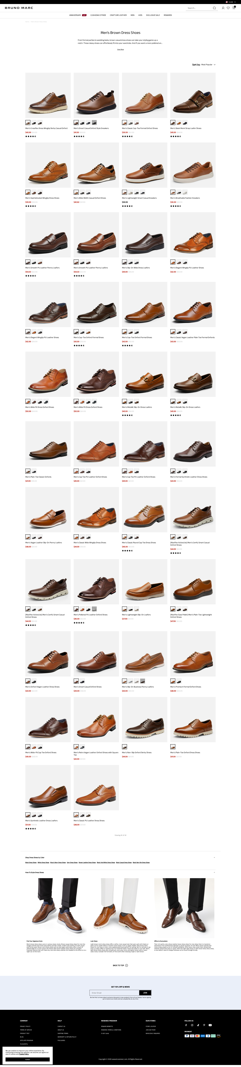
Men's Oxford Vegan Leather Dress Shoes (42, 687)
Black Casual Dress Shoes (124, 862)
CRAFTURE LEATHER (118, 15)
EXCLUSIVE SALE (153, 15)
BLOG (21, 1037)
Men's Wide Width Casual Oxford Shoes (90, 198)
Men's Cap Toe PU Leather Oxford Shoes (90, 477)
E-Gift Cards (105, 1033)
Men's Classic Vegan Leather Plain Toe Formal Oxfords (192, 337)
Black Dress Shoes (31, 862)
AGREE (27, 1059)
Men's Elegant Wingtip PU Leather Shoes (187, 268)
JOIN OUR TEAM (150, 1030)
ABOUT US (61, 1030)
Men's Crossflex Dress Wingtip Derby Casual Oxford (46, 128)
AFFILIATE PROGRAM (26, 1040)
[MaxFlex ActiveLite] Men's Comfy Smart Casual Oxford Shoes (189, 543)
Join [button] (145, 993)
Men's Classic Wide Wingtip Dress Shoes (90, 542)
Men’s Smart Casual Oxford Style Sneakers (91, 128)
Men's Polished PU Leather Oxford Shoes (90, 615)
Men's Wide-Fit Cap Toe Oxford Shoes (40, 752)
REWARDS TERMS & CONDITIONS (111, 1030)
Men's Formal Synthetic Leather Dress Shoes (188, 477)
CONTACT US (61, 1026)
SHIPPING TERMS (63, 1033)
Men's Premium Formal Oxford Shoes (185, 687)
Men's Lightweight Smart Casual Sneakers (139, 198)
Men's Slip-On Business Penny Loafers (138, 687)
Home (27, 21)
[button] (231, 2)
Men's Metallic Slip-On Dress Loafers (137, 407)
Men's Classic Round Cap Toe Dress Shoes (139, 542)
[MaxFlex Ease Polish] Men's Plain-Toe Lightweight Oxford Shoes (191, 616)
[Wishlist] (228, 8)
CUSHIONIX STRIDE (98, 15)
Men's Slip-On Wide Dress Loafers (136, 268)
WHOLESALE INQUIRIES (153, 1033)
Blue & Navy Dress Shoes (58, 862)
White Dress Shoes (43, 862)
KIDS (140, 15)
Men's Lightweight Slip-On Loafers (136, 615)
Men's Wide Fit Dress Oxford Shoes (39, 407)
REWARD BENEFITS (107, 1026)
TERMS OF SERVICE (26, 1030)
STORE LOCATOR (151, 1026)
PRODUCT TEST (24, 1033)
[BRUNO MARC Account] (223, 8)
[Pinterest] (204, 1025)
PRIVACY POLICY (25, 1026)
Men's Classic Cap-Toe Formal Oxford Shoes (140, 128)
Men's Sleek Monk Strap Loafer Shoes (185, 128)
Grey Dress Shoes (72, 862)
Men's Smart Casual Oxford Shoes (88, 687)
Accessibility (24, 1044)
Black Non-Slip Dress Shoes (141, 862)
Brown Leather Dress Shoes (87, 862)
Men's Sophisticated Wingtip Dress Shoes (42, 198)
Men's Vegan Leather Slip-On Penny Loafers (43, 542)
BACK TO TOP (118, 965)
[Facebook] (186, 1025)
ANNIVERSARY (75, 15)
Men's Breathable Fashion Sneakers (185, 198)
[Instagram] (192, 1025)
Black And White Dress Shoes (106, 862)
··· (94, 122)
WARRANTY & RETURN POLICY (67, 1037)
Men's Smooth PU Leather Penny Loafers (42, 268)
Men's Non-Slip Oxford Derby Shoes (137, 752)
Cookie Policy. (24, 1054)
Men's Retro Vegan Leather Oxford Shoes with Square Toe (96, 753)
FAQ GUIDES (61, 1040)
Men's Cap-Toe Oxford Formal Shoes (89, 337)
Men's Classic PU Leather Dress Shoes (89, 820)
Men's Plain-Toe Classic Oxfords (38, 477)
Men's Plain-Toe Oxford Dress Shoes (185, 752)
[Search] (214, 8)
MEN (132, 15)
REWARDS (168, 15)
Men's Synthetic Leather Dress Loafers (41, 820)
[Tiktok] (198, 1025)
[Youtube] (210, 1025)
